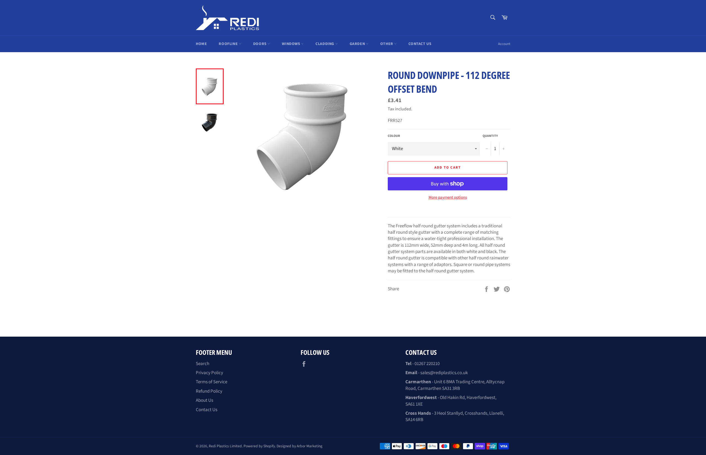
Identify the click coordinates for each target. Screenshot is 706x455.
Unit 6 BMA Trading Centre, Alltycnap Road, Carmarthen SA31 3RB (454, 385)
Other (387, 44)
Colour (394, 136)
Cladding (325, 44)
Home (201, 44)
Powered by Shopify (259, 446)
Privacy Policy (209, 372)
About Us (204, 400)
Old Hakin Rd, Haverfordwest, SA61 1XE (450, 400)
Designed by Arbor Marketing (299, 446)
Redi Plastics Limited (225, 446)
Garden (358, 44)
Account (504, 43)
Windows (291, 44)
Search (202, 363)
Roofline (229, 44)
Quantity (490, 136)
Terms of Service (211, 382)
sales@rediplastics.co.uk (444, 372)
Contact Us (419, 44)
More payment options (448, 197)
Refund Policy (209, 391)
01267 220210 (427, 363)
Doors (260, 44)
